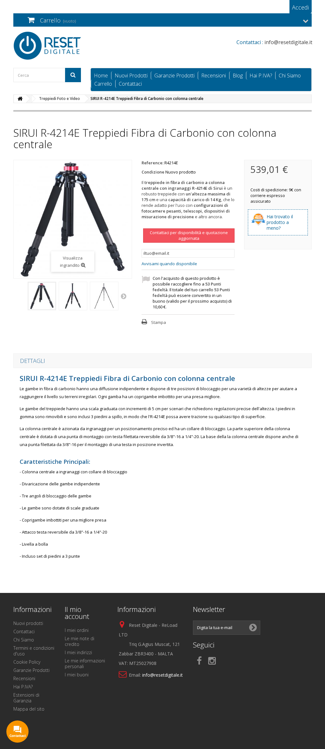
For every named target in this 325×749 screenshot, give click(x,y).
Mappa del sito (28, 709)
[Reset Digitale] (59, 45)
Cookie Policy (26, 662)
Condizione (153, 172)
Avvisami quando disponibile (169, 263)
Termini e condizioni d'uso (33, 651)
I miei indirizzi (78, 652)
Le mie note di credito (79, 641)
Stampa (158, 322)
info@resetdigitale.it (162, 675)
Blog (238, 75)
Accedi (300, 7)
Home (101, 75)
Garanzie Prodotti (174, 75)
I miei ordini (77, 630)
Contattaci (130, 83)
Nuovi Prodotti (131, 75)
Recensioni (213, 75)
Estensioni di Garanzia (26, 698)
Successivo (124, 296)
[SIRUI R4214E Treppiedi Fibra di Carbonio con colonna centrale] (42, 296)
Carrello (103, 83)
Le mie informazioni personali (85, 663)
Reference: (152, 163)
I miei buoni (77, 675)
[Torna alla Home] (20, 99)
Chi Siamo (290, 75)
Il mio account (77, 612)
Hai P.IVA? (260, 75)
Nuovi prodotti (28, 623)
